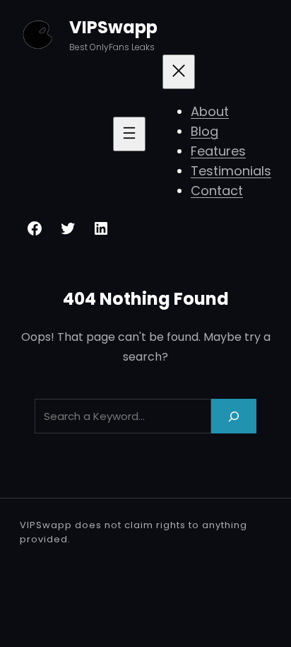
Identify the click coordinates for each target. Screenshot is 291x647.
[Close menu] (178, 71)
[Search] (233, 416)
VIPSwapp (113, 27)
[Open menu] (129, 134)
